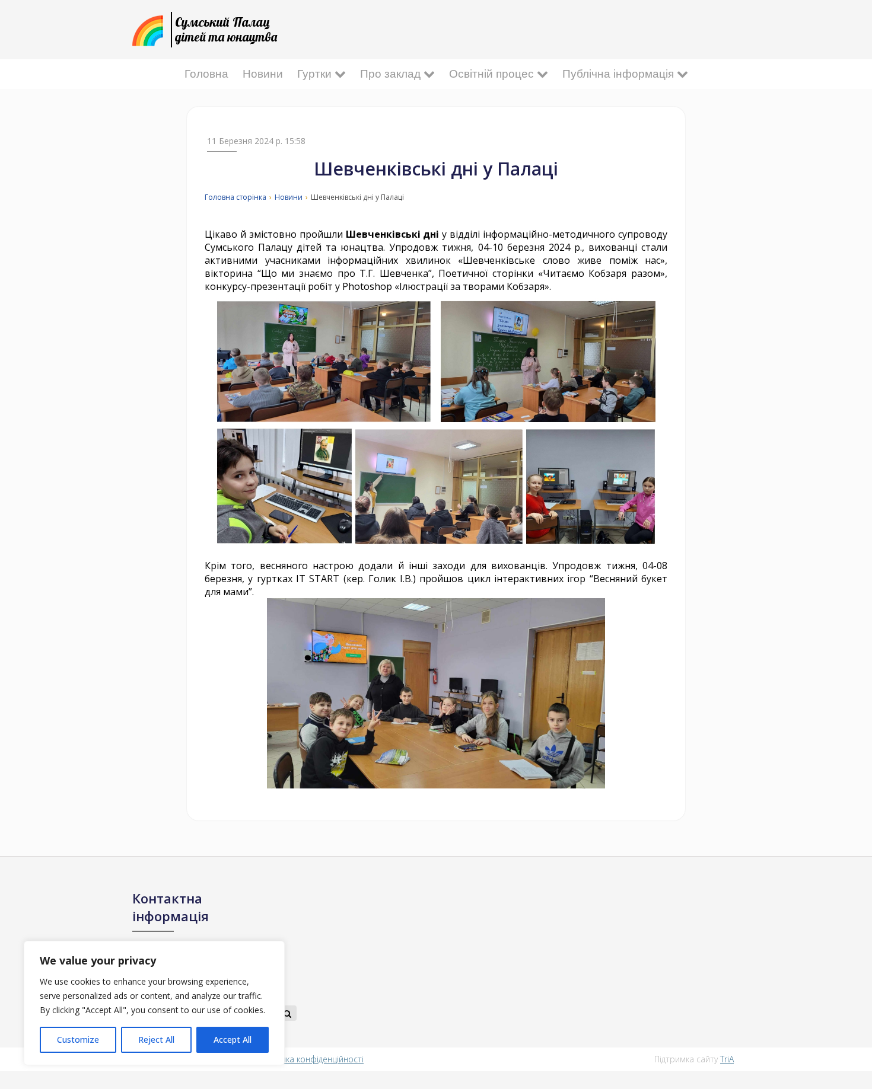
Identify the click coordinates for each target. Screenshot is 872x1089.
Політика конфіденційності (312, 1059)
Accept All (233, 1039)
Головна (206, 74)
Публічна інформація (619, 74)
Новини (263, 74)
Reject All (156, 1039)
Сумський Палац (226, 29)
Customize (78, 1039)
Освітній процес (493, 74)
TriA (727, 1059)
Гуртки (316, 74)
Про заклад (392, 74)
